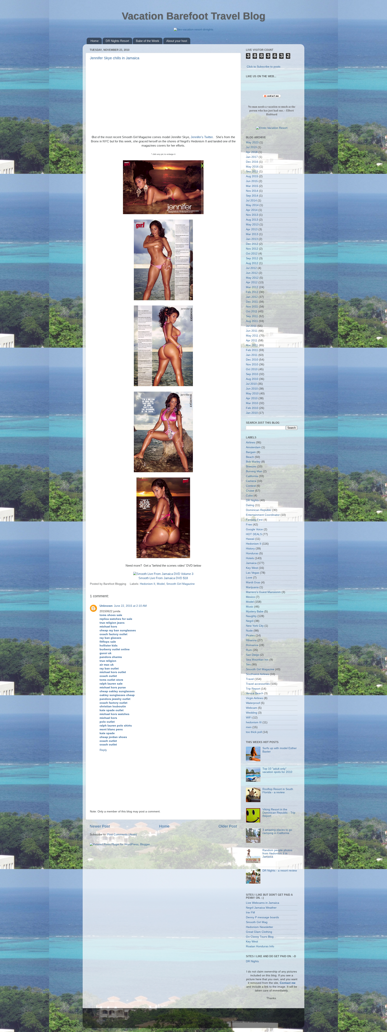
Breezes (251, 466)
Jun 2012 (252, 272)
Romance (252, 645)
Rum (249, 650)
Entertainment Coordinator (263, 514)
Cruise (250, 490)
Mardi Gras (253, 582)
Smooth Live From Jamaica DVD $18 (163, 578)
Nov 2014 (252, 190)
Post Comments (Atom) (122, 834)
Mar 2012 (252, 287)
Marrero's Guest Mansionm (263, 592)
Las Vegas (252, 572)
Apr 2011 (251, 340)
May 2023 (252, 142)
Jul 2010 (251, 383)
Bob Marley (253, 461)
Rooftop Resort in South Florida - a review (277, 791)
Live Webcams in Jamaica (262, 902)
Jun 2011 (252, 330)
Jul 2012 (251, 268)
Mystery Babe (254, 611)
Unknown (106, 605)
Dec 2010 (252, 359)
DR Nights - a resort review (279, 870)
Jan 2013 (252, 239)
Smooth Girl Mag (256, 922)
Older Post (227, 826)
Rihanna (251, 640)
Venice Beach (254, 693)
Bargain (251, 452)
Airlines (250, 442)
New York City (255, 625)
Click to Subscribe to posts (263, 66)
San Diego (252, 654)
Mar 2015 (252, 186)
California (252, 476)
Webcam (251, 707)
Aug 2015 (252, 176)
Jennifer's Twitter (202, 137)
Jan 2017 (252, 156)
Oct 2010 (252, 369)
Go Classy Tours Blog (260, 936)
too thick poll (254, 732)
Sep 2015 (252, 171)
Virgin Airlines (254, 698)
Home (95, 41)
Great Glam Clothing (259, 931)
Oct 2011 (251, 311)
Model (161, 583)
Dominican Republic (258, 510)
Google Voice (254, 529)
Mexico (250, 596)
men (249, 727)
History (250, 548)
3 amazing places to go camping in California (277, 831)
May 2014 (252, 205)
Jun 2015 (252, 181)
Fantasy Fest (254, 519)
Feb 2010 (252, 408)
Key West (252, 567)
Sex (248, 664)
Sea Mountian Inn (257, 659)
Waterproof (253, 703)
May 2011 (252, 335)
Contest (251, 485)
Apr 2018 (252, 152)
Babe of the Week (147, 41)
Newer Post (100, 826)
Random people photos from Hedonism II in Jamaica (277, 853)
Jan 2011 (252, 355)
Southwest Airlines (257, 674)
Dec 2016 (252, 161)
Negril (249, 620)
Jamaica (251, 563)
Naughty (251, 616)
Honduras (252, 553)
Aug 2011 (252, 321)
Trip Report (253, 688)
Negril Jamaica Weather (261, 907)
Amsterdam (253, 447)
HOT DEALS (254, 534)
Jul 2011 (251, 325)
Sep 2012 (252, 258)
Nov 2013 (252, 214)
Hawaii (250, 538)
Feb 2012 (252, 292)
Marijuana (252, 587)
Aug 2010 (252, 378)
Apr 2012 (252, 282)
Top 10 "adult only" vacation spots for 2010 (277, 770)
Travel (250, 679)
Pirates (250, 635)
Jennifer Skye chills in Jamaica (114, 58)
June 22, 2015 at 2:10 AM (130, 605)
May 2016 (252, 166)
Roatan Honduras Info (260, 946)
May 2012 (252, 277)
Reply (103, 750)
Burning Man (254, 471)
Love (249, 577)
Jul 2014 (251, 200)
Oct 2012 (252, 253)
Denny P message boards (262, 917)
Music (249, 606)
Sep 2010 (252, 374)
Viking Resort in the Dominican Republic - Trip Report (278, 812)
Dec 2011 (252, 301)
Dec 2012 (252, 243)
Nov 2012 (252, 248)
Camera (251, 481)
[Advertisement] (163, 97)
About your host (176, 41)
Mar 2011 (252, 345)
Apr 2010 (252, 398)
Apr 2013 (252, 229)
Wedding (251, 712)
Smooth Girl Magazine (180, 583)
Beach (250, 457)
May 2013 (252, 224)
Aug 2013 (252, 219)
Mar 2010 (252, 403)
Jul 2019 (251, 147)
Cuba (249, 495)
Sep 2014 (252, 195)
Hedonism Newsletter (259, 927)
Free (249, 524)
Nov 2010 (252, 364)
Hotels (250, 558)
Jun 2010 (252, 388)
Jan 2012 (252, 296)
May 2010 (252, 393)
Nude (249, 630)
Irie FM (250, 912)
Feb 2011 (252, 350)
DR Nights (252, 500)
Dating (250, 505)
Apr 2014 (252, 210)
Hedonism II (147, 583)
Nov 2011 (252, 306)
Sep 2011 (252, 316)
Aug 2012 (252, 263)
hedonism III (254, 722)
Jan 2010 (252, 412)
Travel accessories (258, 683)
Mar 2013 (252, 234)
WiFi (249, 717)
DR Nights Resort (117, 41)
